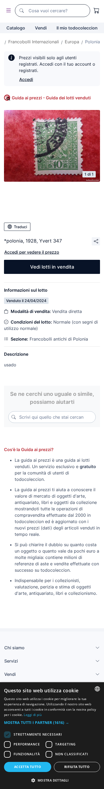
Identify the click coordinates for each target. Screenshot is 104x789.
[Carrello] (96, 10)
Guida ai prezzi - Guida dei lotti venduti (51, 97)
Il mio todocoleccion (77, 28)
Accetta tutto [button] (27, 767)
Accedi (26, 79)
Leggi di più (33, 714)
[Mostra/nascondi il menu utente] (7, 10)
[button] (52, 722)
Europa (72, 41)
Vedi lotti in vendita (52, 267)
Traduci (20, 226)
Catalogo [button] (15, 28)
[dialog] (52, 735)
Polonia (92, 41)
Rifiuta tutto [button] (77, 767)
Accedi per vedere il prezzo (31, 252)
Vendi (41, 28)
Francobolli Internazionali (33, 41)
